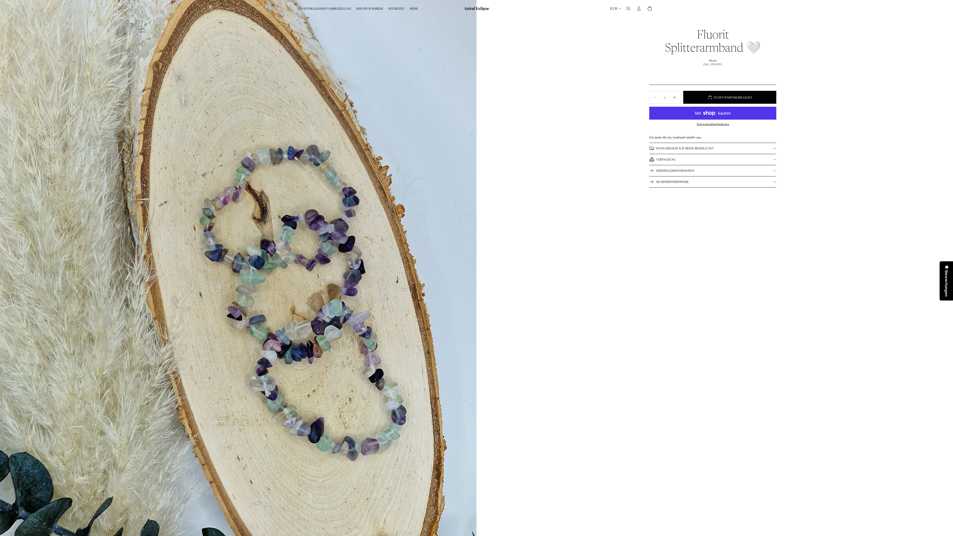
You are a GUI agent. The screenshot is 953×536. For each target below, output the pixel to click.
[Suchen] (628, 8)
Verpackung (666, 159)
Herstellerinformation (675, 170)
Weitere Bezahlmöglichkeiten (713, 124)
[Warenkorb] (649, 8)
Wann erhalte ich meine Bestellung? (685, 148)
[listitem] (413, 8)
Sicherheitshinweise (672, 182)
